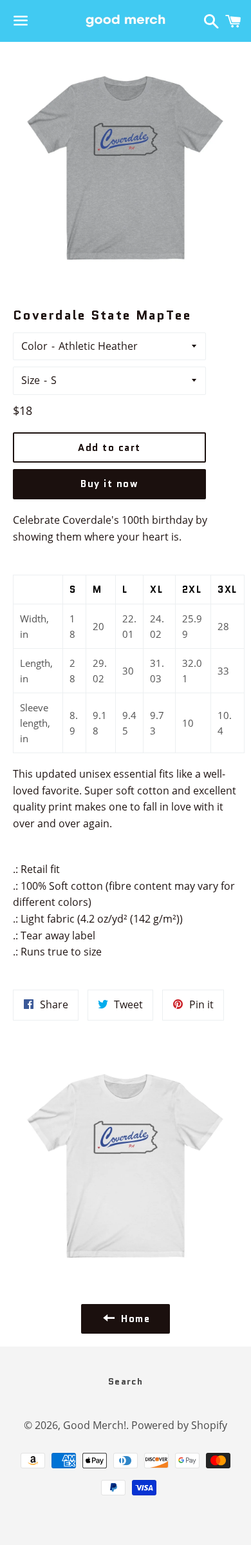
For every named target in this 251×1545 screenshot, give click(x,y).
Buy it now (109, 484)
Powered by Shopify (179, 1425)
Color (34, 346)
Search (125, 1381)
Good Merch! (94, 1425)
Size (30, 380)
